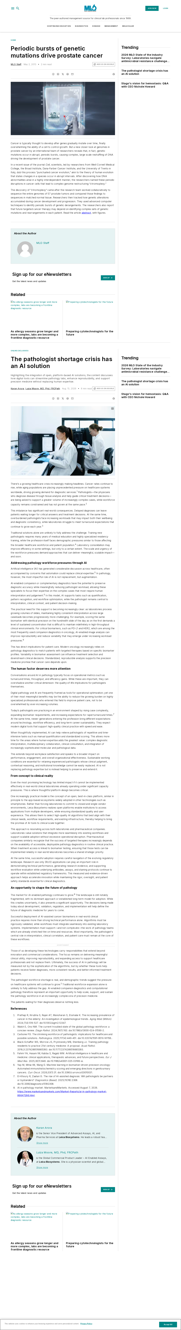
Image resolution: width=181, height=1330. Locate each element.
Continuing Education (59, 26)
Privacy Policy (86, 1324)
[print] (113, 74)
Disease (96, 26)
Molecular (128, 26)
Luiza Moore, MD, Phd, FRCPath (42, 388)
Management (111, 26)
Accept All (168, 1324)
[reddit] (67, 74)
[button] (13, 8)
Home (13, 40)
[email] (72, 74)
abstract (86, 212)
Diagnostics (81, 26)
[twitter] (62, 74)
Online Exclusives (19, 351)
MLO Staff (16, 64)
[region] (90, 1324)
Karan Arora (17, 388)
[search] (18, 8)
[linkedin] (58, 74)
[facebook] (53, 74)
